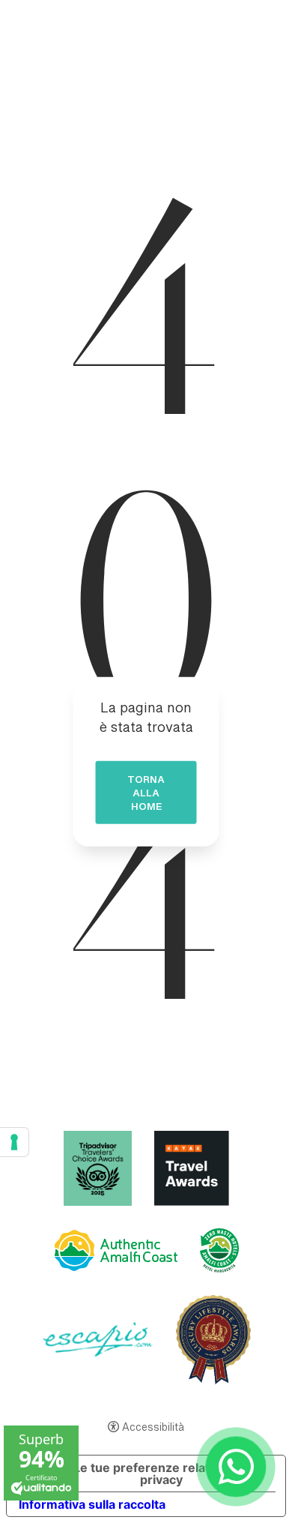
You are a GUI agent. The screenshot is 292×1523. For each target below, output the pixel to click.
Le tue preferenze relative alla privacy (161, 1473)
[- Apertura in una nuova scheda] (236, 1467)
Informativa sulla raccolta (92, 1504)
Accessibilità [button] (153, 1429)
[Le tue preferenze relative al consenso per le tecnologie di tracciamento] (14, 1142)
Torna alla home (146, 795)
